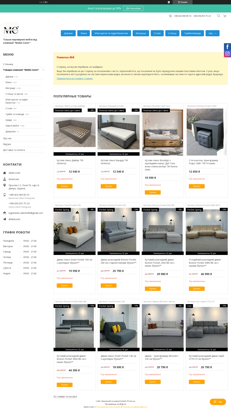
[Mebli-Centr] (11, 30)
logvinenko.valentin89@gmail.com (26, 212)
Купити (64, 186)
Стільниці (8, 64)
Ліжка (83, 33)
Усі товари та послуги (65, 396)
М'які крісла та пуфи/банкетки (111, 33)
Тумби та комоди (15, 114)
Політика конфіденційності (134, 407)
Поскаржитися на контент (108, 407)
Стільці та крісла (14, 93)
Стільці (172, 33)
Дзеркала (11, 131)
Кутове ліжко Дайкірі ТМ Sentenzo (70, 162)
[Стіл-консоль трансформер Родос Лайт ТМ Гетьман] (207, 132)
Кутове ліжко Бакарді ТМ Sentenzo (114, 162)
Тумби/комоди (192, 33)
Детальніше (133, 8)
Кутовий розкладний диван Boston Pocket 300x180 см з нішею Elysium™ (71, 359)
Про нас (7, 138)
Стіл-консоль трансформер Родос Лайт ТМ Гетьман (203, 162)
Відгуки (7, 144)
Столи (157, 33)
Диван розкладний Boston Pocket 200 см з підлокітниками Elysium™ (118, 261)
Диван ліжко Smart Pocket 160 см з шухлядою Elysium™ (74, 261)
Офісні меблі (12, 125)
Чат (220, 402)
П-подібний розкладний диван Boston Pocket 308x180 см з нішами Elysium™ (205, 262)
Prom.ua (131, 401)
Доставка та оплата (14, 149)
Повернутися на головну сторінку (75, 78)
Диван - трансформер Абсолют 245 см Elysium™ (161, 357)
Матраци (141, 33)
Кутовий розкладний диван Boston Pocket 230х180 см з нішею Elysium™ (159, 262)
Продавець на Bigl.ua (115, 404)
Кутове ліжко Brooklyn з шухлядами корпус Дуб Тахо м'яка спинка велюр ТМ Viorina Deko (161, 165)
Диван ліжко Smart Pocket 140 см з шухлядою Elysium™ (118, 357)
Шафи (9, 119)
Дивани (68, 33)
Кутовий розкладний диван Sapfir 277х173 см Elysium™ (206, 357)
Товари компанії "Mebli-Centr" (21, 69)
